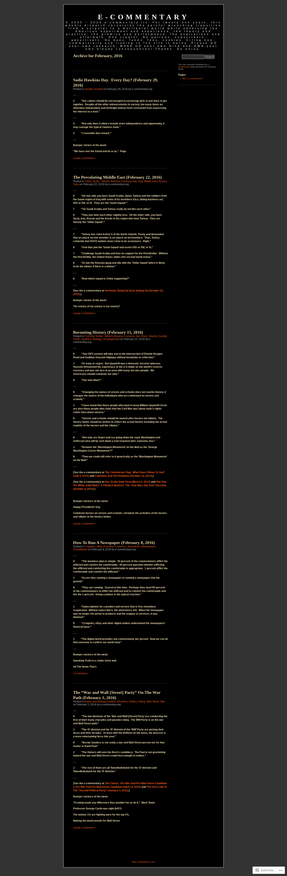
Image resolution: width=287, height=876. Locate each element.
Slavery (153, 336)
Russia (163, 181)
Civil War (89, 336)
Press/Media (80, 549)
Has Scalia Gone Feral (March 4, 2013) (127, 481)
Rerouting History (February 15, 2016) (108, 332)
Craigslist (89, 546)
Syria (76, 184)
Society (98, 89)
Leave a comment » (84, 158)
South (76, 339)
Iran (135, 181)
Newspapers (148, 546)
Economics (109, 546)
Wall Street (153, 701)
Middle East (150, 181)
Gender (88, 89)
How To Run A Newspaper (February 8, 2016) (114, 542)
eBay (99, 546)
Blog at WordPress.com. (143, 862)
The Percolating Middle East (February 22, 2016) (117, 177)
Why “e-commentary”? (192, 78)
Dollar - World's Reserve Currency (112, 181)
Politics (133, 701)
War (162, 701)
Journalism (133, 546)
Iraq (140, 181)
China (87, 181)
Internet (121, 546)
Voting (141, 701)
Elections (122, 701)
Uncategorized (111, 339)
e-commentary (143, 17)
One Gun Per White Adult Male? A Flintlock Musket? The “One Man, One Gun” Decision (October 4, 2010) (119, 485)
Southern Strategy (91, 339)
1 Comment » (80, 673)
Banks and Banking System (100, 701)
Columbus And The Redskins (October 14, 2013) (123, 475)
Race (144, 336)
